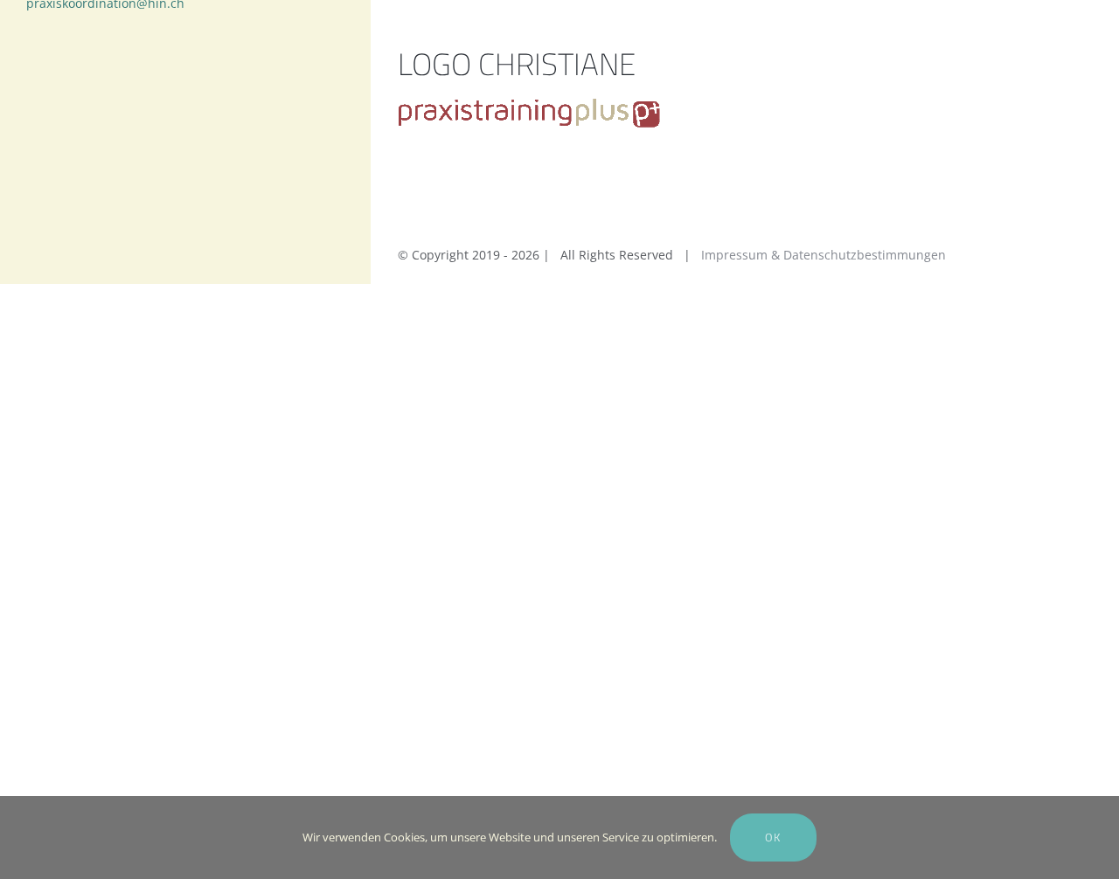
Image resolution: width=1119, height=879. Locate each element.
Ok (773, 837)
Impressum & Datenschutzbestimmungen (823, 254)
